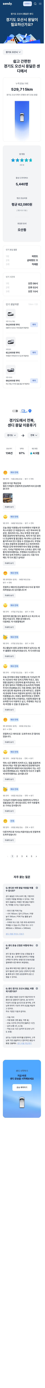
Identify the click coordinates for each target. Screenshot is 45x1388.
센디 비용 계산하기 (24, 1043)
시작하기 (27, 4)
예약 (34, 324)
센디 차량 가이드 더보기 (15, 934)
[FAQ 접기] (37, 888)
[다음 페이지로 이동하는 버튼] (36, 856)
